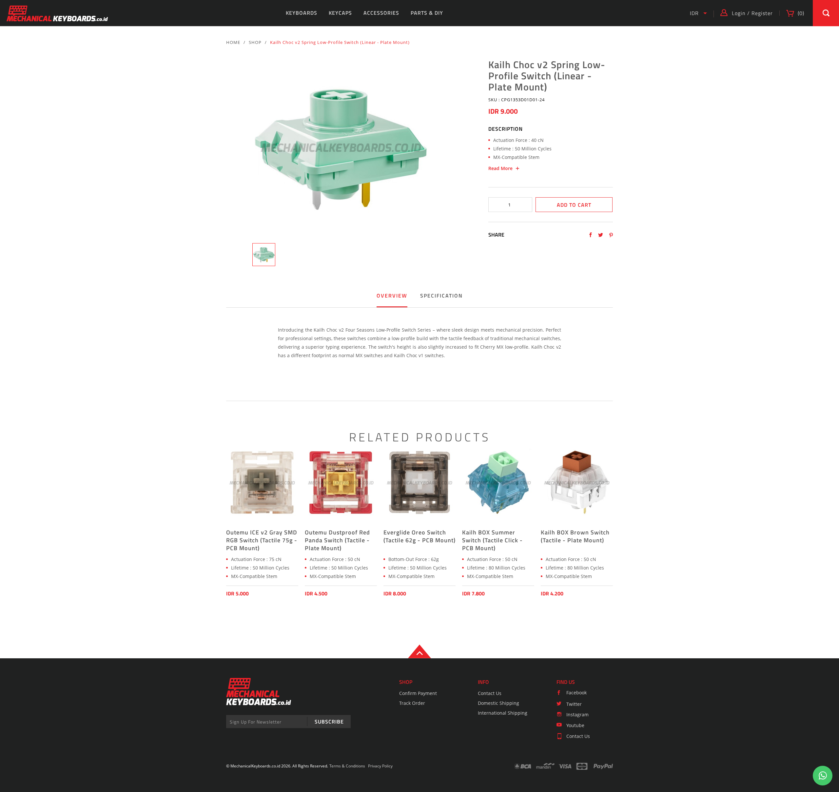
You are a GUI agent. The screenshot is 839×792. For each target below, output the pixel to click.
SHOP (255, 42)
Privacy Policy (380, 766)
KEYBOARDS (301, 13)
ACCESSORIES (381, 13)
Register (762, 13)
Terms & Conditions (347, 766)
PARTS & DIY (427, 13)
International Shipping (502, 713)
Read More (500, 168)
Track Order (412, 703)
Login (739, 13)
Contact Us (489, 693)
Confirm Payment (418, 693)
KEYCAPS (340, 13)
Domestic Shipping (498, 703)
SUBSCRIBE (329, 721)
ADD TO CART (574, 205)
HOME (233, 42)
